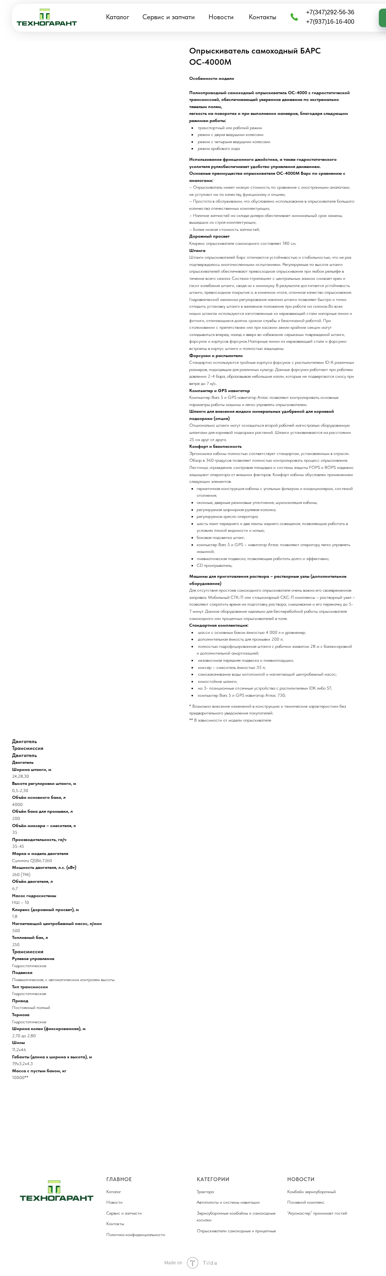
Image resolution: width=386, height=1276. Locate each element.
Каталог (117, 17)
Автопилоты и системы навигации (228, 1202)
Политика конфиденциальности (135, 1234)
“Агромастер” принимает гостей (317, 1213)
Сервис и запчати (168, 17)
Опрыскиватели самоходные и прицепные (236, 1230)
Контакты (262, 17)
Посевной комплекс (306, 1202)
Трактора (205, 1191)
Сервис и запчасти (124, 1213)
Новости (221, 17)
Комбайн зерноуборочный (311, 1191)
